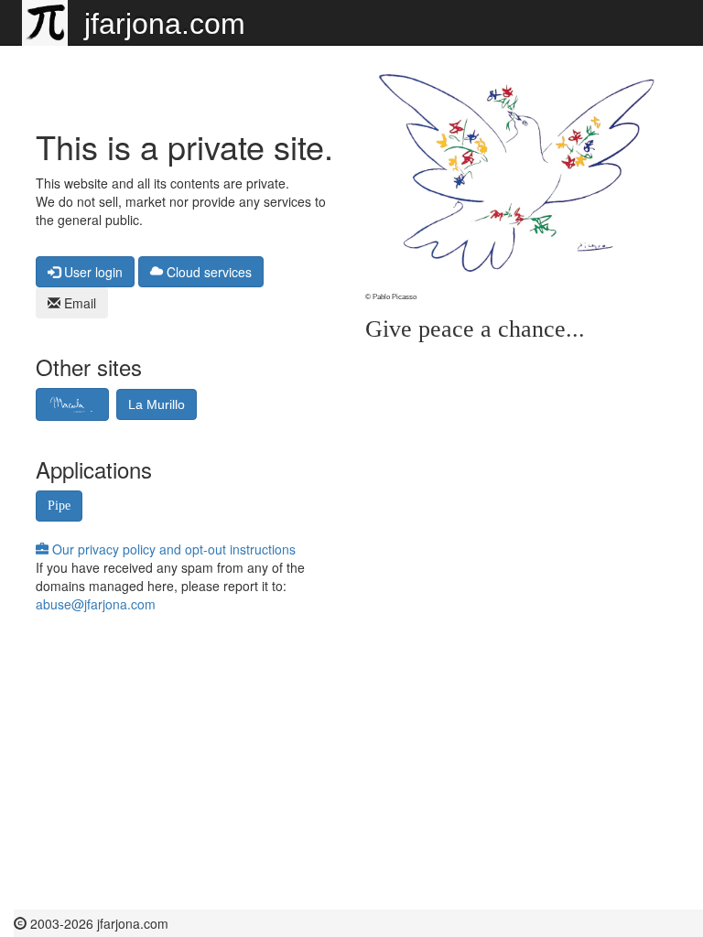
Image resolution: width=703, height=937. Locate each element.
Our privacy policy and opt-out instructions (172, 549)
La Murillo (156, 404)
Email (78, 303)
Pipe (59, 505)
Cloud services (207, 272)
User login (91, 272)
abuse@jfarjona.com (96, 604)
